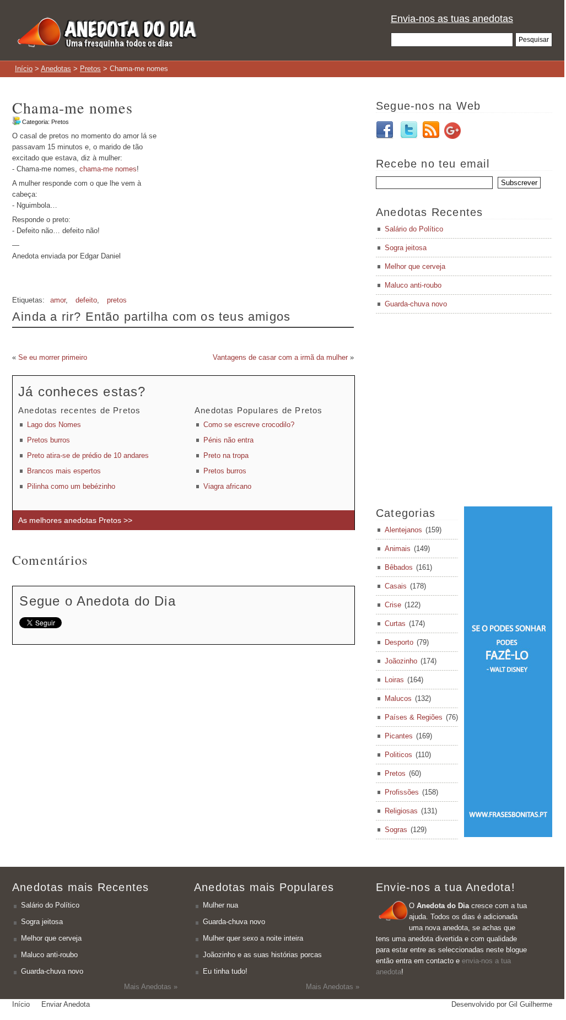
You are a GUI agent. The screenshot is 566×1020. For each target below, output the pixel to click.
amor (58, 300)
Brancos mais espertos (64, 471)
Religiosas (401, 811)
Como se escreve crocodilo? (248, 424)
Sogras (396, 829)
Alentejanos (403, 530)
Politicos (398, 755)
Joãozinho (401, 661)
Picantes (399, 736)
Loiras (394, 680)
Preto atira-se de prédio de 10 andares (88, 455)
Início (24, 68)
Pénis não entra (228, 440)
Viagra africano (227, 486)
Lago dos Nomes (54, 424)
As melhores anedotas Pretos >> (75, 520)
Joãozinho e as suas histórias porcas (262, 955)
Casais (396, 586)
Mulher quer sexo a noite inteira (253, 938)
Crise (393, 605)
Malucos (398, 698)
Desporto (399, 642)
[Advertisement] (261, 208)
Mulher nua (220, 905)
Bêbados (399, 567)
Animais (398, 548)
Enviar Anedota (65, 1004)
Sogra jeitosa (406, 248)
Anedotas (56, 68)
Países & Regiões (414, 717)
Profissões (402, 792)
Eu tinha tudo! (225, 971)
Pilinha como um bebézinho (71, 486)
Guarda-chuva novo (416, 304)
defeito (86, 300)
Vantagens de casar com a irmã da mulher (280, 357)
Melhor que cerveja (415, 266)
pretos (117, 300)
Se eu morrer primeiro (52, 357)
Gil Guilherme (530, 1004)
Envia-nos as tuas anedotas (452, 18)
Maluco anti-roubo (413, 285)
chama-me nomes (108, 169)
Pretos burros (48, 440)
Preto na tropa (226, 455)
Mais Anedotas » (150, 987)
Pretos (90, 68)
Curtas (395, 623)
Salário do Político (414, 229)
